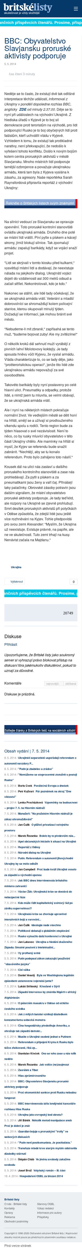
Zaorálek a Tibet (28, 1070)
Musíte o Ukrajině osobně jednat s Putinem (44, 1037)
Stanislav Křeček (29, 1053)
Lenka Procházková (30, 802)
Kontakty (9, 1208)
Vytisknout (16, 581)
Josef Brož (25, 1170)
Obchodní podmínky (16, 1221)
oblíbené (70, 683)
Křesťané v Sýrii (50, 986)
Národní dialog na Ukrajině (34, 852)
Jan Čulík (24, 825)
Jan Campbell (26, 869)
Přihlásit (10, 644)
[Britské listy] (40, 204)
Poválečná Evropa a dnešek (51, 786)
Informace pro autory (49, 1212)
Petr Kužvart (26, 791)
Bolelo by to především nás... (57, 836)
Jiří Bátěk (24, 1120)
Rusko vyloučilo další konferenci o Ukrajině (45, 936)
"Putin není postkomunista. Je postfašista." (45, 1142)
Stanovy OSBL (45, 1204)
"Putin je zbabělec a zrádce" (35, 769)
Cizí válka (24, 970)
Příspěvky (43, 1217)
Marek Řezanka (28, 836)
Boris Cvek (25, 786)
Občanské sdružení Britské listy (47, 1233)
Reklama (9, 1217)
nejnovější (53, 683)
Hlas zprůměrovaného (32, 1076)
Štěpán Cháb (26, 1159)
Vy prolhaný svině (29, 953)
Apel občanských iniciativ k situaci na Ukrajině (47, 841)
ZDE (22, 109)
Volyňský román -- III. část (49, 1170)
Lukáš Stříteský (28, 986)
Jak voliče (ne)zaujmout (54, 1064)
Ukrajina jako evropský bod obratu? (40, 1115)
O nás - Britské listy (15, 1204)
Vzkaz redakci (45, 1208)
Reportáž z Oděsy (29, 847)
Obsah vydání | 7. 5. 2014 (26, 751)
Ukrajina (16, 567)
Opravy (8, 1212)
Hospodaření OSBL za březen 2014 (41, 1176)
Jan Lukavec (26, 942)
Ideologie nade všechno (46, 925)
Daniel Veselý (26, 975)
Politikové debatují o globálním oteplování (43, 931)
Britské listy (34, 9)
